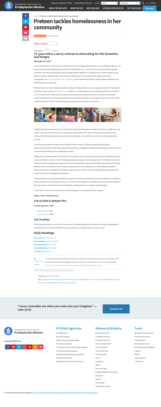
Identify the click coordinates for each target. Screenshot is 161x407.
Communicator (101, 354)
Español (137, 351)
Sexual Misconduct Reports (144, 347)
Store (97, 3)
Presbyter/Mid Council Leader (106, 372)
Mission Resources (113, 8)
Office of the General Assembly (67, 340)
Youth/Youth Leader (102, 386)
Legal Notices (92, 392)
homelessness (108, 279)
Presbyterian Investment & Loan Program (72, 347)
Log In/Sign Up (140, 358)
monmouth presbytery (60, 282)
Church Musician (101, 351)
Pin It (25, 26)
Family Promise (63, 91)
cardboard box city (49, 279)
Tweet (25, 20)
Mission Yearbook (40, 36)
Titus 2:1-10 (45, 244)
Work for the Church (142, 344)
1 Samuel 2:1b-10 (46, 241)
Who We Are (93, 8)
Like (24, 15)
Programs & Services (83, 3)
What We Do (76, 8)
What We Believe (58, 8)
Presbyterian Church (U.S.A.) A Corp (69, 361)
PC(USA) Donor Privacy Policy (57, 392)
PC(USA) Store (139, 340)
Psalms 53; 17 (42, 251)
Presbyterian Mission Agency (67, 351)
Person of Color (101, 368)
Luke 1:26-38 (45, 248)
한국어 (153, 3)
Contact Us (116, 309)
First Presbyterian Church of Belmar (60, 79)
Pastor (97, 365)
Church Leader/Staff (103, 344)
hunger (117, 279)
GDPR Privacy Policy (78, 392)
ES (148, 3)
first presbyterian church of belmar (89, 279)
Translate (55, 50)
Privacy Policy (39, 392)
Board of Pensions (63, 336)
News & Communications (61, 3)
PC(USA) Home (62, 333)
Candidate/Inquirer (102, 336)
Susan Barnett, (43, 211)
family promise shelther (66, 279)
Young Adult (99, 382)
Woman (98, 379)
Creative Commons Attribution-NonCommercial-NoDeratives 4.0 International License (73, 265)
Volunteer (99, 375)
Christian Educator (102, 340)
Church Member (101, 347)
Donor (97, 358)
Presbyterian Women (64, 358)
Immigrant (99, 361)
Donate (149, 8)
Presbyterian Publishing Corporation (70, 354)
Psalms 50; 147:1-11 (45, 238)
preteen (73, 282)
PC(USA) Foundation (64, 344)
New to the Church (102, 333)
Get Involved (134, 8)
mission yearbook (44, 282)
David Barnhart (43, 214)
